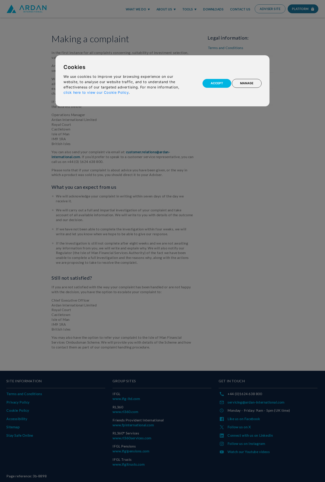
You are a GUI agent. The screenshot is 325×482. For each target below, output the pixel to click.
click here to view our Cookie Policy (96, 92)
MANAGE (246, 83)
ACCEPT (217, 83)
